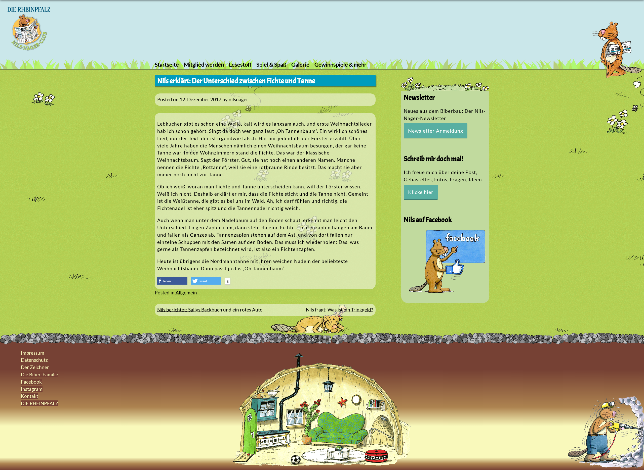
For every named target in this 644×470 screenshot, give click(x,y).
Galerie (300, 64)
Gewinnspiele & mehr (340, 64)
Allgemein (186, 292)
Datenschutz (34, 360)
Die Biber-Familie (39, 374)
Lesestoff (240, 64)
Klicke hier (420, 192)
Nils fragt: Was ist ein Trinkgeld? (339, 309)
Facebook (31, 382)
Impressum (32, 353)
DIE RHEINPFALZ (39, 403)
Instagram (32, 389)
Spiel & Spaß (271, 64)
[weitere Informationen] (227, 281)
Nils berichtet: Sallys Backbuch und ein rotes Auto (210, 309)
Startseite (167, 64)
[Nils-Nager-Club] (29, 49)
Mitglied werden (204, 64)
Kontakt (29, 396)
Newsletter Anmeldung (435, 131)
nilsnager (238, 99)
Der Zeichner (35, 367)
